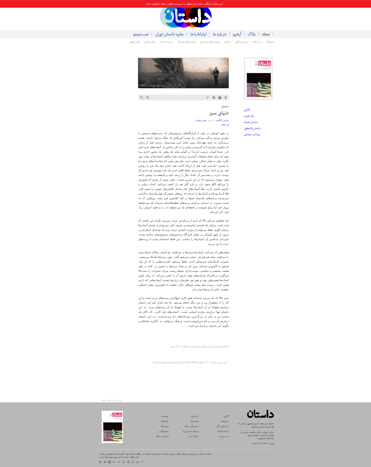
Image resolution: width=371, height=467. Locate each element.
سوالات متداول (252, 134)
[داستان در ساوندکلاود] (118, 462)
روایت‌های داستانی (210, 41)
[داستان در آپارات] (123, 462)
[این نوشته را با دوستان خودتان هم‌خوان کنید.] (214, 97)
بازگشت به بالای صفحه (111, 400)
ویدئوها (164, 426)
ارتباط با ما (198, 34)
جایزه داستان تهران (169, 34)
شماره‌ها (225, 421)
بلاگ (251, 34)
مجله (266, 34)
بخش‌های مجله (191, 426)
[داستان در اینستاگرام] (132, 462)
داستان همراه (251, 122)
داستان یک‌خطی (252, 128)
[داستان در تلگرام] (128, 462)
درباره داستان (166, 41)
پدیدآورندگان (222, 426)
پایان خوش (149, 41)
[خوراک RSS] (100, 462)
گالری (247, 109)
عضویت (164, 416)
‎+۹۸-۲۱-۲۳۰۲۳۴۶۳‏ (260, 443)
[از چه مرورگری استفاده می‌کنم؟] (142, 462)
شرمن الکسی (222, 120)
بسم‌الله (270, 41)
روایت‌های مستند (186, 41)
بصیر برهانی (201, 120)
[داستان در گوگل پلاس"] (114, 462)
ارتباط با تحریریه (191, 431)
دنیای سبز (219, 113)
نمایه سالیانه (223, 431)
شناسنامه (194, 421)
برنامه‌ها (164, 421)
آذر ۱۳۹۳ (225, 125)
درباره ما (219, 34)
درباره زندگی (242, 41)
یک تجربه (249, 115)
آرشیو (237, 34)
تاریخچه (195, 416)
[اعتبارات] (137, 462)
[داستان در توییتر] (105, 462)
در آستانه (257, 41)
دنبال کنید (193, 436)
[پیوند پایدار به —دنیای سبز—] (226, 97)
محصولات (163, 431)
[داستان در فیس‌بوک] (109, 462)
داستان (186, 16)
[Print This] (220, 97)
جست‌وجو (141, 34)
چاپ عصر (134, 41)
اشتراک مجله (162, 436)
